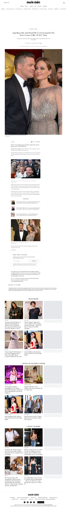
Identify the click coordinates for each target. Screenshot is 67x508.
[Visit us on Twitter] (24, 502)
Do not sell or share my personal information (45, 499)
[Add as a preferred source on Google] (47, 502)
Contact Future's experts (23, 497)
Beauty (26, 6)
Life (35, 6)
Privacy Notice (15, 264)
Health (31, 6)
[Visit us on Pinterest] (34, 502)
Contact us (33, 497)
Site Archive (12, 497)
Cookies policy (23, 499)
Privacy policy (15, 499)
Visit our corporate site (48, 504)
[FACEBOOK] (14, 285)
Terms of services (23, 263)
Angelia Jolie (13, 148)
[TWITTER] (15, 285)
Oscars (22, 146)
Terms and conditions (42, 497)
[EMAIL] (19, 285)
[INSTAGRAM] (17, 285)
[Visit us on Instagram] (28, 502)
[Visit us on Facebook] (31, 502)
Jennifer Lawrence (21, 144)
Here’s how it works (44, 46)
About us (31, 499)
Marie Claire (28, 43)
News (41, 43)
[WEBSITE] (18, 285)
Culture (39, 6)
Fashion (22, 6)
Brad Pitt (19, 148)
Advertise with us (53, 497)
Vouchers (45, 6)
